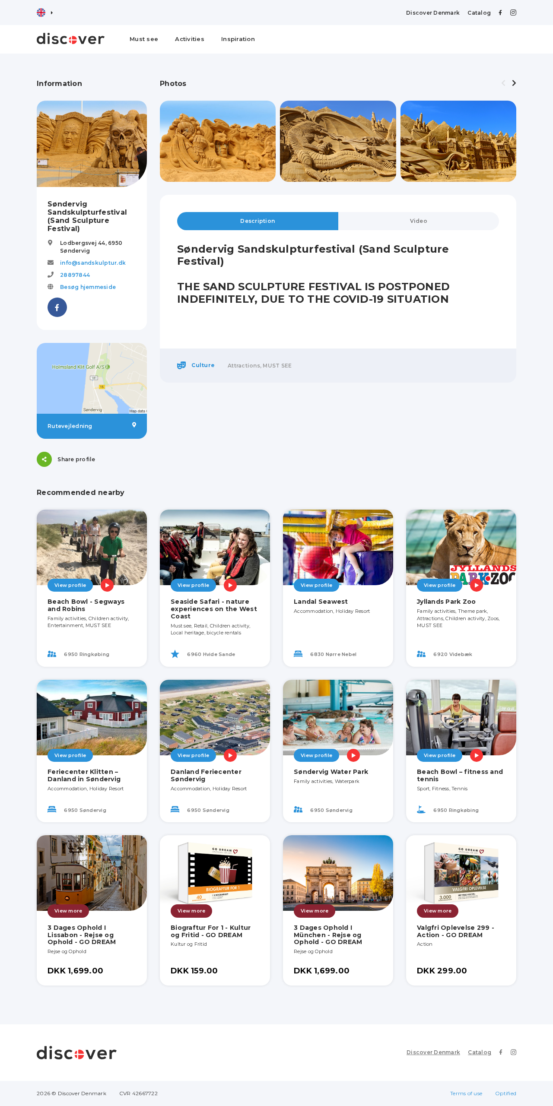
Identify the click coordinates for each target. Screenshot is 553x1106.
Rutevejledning (70, 426)
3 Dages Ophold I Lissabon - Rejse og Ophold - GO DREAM (82, 935)
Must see (144, 38)
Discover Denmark (433, 13)
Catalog (479, 13)
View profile (70, 585)
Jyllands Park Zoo (446, 601)
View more (68, 911)
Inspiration (238, 38)
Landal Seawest (321, 601)
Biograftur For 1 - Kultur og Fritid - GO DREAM (211, 931)
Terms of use (466, 1093)
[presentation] (503, 83)
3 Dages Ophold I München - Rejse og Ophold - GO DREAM (328, 935)
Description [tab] (257, 221)
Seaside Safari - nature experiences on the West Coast (214, 609)
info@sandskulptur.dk (93, 263)
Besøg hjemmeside (88, 287)
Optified (505, 1093)
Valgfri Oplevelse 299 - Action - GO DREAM (455, 931)
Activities (189, 38)
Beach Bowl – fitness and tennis (460, 775)
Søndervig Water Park (331, 772)
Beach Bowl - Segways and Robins (86, 605)
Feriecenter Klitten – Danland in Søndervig (84, 775)
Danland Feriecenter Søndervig (206, 775)
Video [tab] (418, 221)
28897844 (75, 275)
